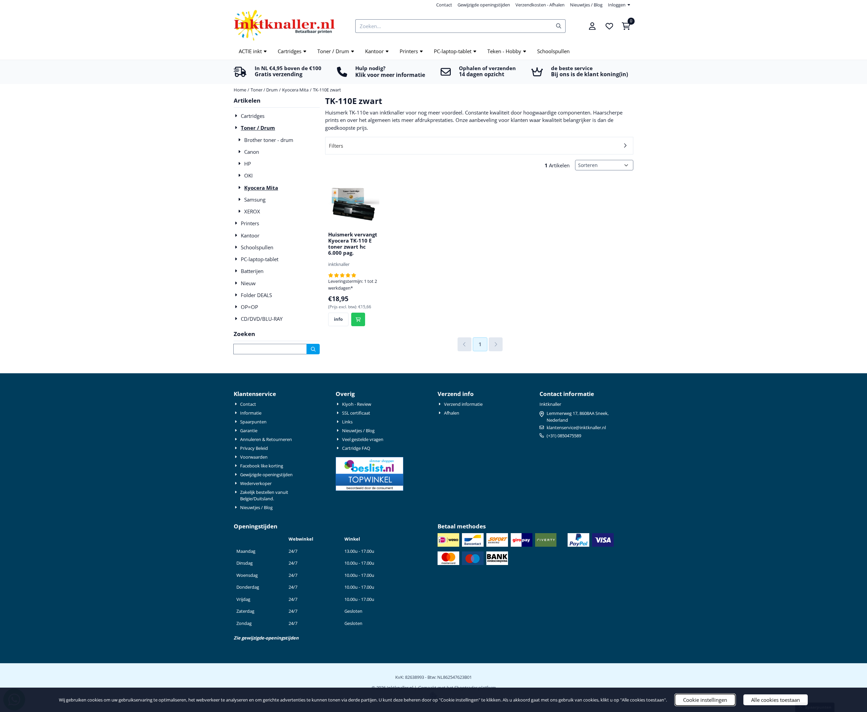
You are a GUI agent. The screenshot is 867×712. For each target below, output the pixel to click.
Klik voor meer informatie (390, 75)
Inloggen (617, 5)
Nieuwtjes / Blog (586, 5)
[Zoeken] (313, 349)
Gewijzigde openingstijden (484, 5)
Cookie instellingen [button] (705, 699)
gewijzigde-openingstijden (270, 638)
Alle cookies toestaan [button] (775, 699)
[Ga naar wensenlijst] (609, 26)
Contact (444, 5)
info (338, 319)
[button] (592, 26)
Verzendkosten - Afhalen (540, 5)
